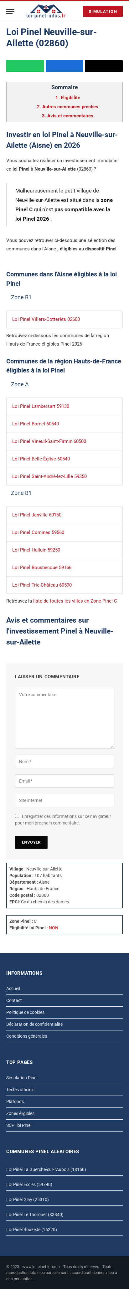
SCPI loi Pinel (18, 1125)
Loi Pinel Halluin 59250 (36, 550)
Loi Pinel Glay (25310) (27, 1199)
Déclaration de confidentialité (34, 1024)
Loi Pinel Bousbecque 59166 (41, 567)
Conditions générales (26, 1036)
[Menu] (10, 11)
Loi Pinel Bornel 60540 (35, 424)
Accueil (13, 988)
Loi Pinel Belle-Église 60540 (41, 459)
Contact (14, 1000)
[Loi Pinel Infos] (46, 11)
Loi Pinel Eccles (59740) (29, 1184)
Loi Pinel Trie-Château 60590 (42, 585)
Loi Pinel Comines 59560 (38, 532)
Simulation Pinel (21, 1077)
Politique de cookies (25, 1012)
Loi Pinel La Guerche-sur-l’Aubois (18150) (46, 1169)
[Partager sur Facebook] (65, 66)
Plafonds (15, 1101)
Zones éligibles (20, 1113)
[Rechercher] (76, 11)
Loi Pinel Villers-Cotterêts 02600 (46, 319)
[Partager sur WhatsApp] (25, 66)
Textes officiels (20, 1089)
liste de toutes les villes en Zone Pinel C (75, 601)
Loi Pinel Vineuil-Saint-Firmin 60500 (49, 441)
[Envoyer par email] (104, 66)
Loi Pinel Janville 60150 (36, 515)
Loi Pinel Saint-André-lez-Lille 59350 (49, 476)
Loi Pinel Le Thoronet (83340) (35, 1214)
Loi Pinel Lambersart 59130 (40, 406)
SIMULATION (103, 11)
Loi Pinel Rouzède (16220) (31, 1229)
